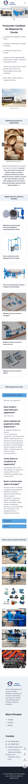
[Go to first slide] (26, 12)
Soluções (10, 719)
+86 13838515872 (13, 744)
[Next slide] (25, 144)
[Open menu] (24, 3)
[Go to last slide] (3, 144)
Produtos (10, 722)
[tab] (13, 19)
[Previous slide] (1, 12)
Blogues (10, 725)
